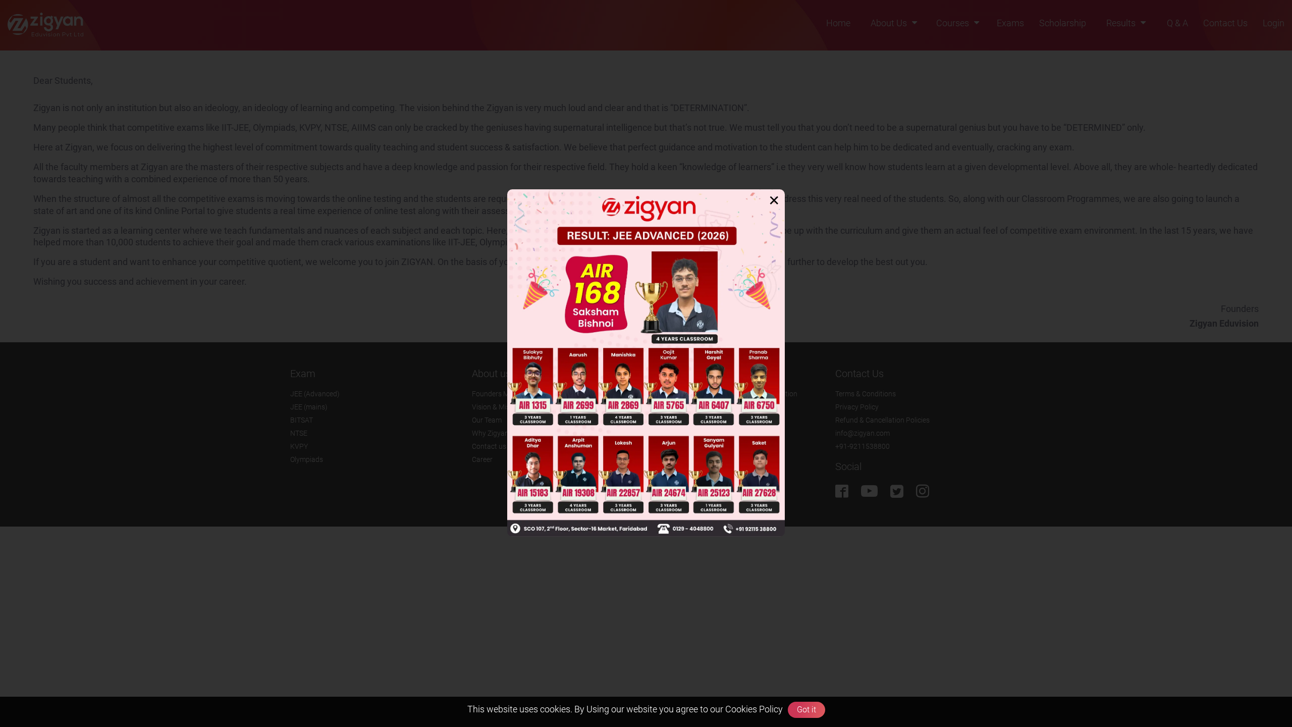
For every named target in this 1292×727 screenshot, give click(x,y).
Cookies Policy (753, 709)
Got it (806, 709)
